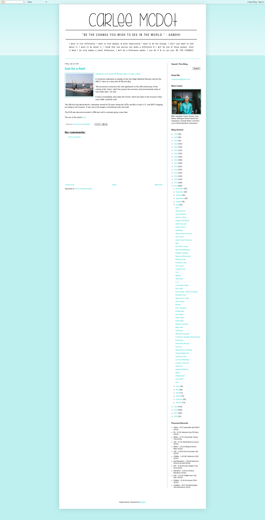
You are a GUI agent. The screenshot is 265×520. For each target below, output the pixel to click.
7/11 (177, 272)
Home (114, 185)
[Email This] (95, 124)
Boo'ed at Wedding (182, 250)
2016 (176, 166)
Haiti (177, 208)
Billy (177, 243)
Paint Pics (179, 366)
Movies (178, 305)
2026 (176, 134)
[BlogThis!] (98, 124)
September (180, 198)
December (180, 189)
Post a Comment (74, 137)
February (179, 399)
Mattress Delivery (181, 324)
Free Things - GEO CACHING (186, 292)
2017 (176, 163)
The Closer (179, 266)
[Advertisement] (114, 161)
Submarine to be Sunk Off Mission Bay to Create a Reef (117, 74)
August (178, 202)
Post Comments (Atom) (83, 189)
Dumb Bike (179, 321)
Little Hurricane (181, 224)
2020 (176, 153)
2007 (176, 413)
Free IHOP (179, 379)
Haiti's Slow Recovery (183, 240)
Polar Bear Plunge (182, 343)
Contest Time (180, 269)
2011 (176, 183)
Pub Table (179, 289)
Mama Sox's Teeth (182, 298)
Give (177, 382)
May (177, 390)
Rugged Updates (181, 253)
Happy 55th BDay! (182, 221)
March (178, 396)
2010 (176, 186)
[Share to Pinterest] (106, 124)
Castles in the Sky (182, 363)
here (84, 117)
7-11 (177, 282)
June (178, 386)
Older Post (158, 185)
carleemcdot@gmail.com (180, 79)
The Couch (179, 237)
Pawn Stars (179, 318)
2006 (176, 416)
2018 (176, 160)
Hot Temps (179, 314)
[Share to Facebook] (103, 124)
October (179, 195)
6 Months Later (181, 263)
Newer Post (69, 185)
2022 (176, 147)
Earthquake (179, 311)
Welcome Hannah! (182, 334)
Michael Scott (180, 259)
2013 (176, 176)
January (179, 403)
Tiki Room (179, 279)
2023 (176, 144)
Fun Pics (178, 347)
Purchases (179, 340)
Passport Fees (180, 295)
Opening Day (180, 211)
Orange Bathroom (182, 353)
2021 (176, 150)
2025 (176, 137)
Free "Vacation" (181, 308)
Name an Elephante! (183, 256)
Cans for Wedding (182, 360)
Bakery (178, 276)
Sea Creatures (180, 214)
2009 (176, 407)
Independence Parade (183, 350)
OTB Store (179, 331)
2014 (176, 173)
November (180, 192)
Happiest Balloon (181, 369)
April (178, 393)
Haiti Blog (179, 230)
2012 (176, 179)
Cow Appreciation (182, 285)
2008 (176, 410)
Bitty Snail (179, 327)
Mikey (177, 373)
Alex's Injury (179, 301)
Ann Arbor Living (181, 246)
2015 (176, 170)
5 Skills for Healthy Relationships (187, 337)
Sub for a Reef (75, 68)
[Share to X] (101, 124)
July (177, 205)
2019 (176, 157)
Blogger (142, 502)
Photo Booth (180, 376)
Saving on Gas (180, 357)
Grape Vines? (180, 227)
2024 (176, 141)
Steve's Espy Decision (183, 234)
